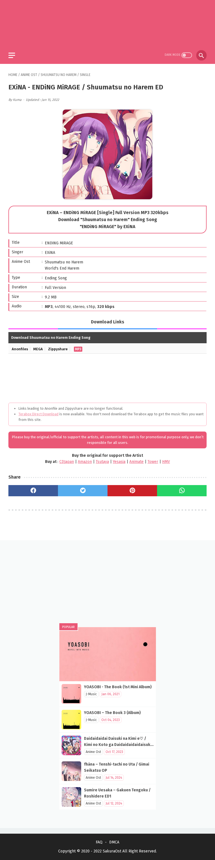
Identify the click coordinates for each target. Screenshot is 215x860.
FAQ (99, 842)
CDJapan (66, 461)
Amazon (85, 461)
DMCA (114, 842)
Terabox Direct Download (38, 414)
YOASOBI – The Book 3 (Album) (112, 712)
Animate (136, 461)
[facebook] (33, 490)
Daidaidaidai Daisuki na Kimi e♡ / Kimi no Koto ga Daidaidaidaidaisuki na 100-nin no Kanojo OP (117, 744)
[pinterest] (132, 490)
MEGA (38, 349)
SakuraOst (112, 851)
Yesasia (119, 461)
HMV (166, 461)
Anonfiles (20, 349)
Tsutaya (102, 461)
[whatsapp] (182, 490)
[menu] (11, 55)
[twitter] (83, 490)
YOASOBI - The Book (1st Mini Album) (118, 687)
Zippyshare (58, 349)
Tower (153, 461)
